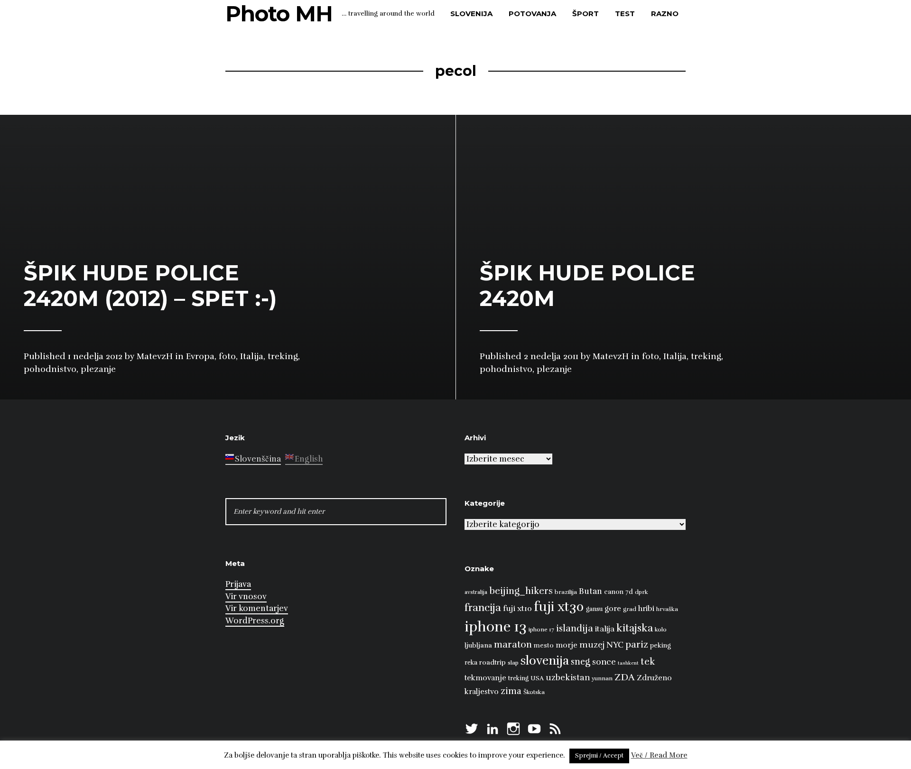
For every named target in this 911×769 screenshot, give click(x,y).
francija (483, 607)
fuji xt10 (517, 608)
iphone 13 (496, 627)
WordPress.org (254, 621)
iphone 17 (541, 629)
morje (566, 645)
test (625, 13)
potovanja (532, 13)
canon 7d (618, 592)
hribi (646, 608)
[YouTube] (534, 727)
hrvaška (667, 609)
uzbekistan (568, 677)
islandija (574, 628)
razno (665, 13)
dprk (641, 592)
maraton (513, 644)
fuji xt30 (559, 607)
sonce (604, 662)
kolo (661, 629)
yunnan (602, 678)
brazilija (566, 592)
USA (537, 678)
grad (629, 609)
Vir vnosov (246, 597)
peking (660, 645)
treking (518, 678)
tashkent (628, 663)
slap (513, 663)
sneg (580, 661)
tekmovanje (485, 678)
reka (471, 663)
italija (604, 629)
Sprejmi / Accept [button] (599, 756)
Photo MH (279, 13)
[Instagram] (513, 727)
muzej (591, 644)
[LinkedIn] (492, 727)
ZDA (624, 677)
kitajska (634, 627)
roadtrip (492, 662)
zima (511, 691)
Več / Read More (659, 755)
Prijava (238, 584)
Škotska (534, 692)
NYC (614, 645)
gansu (594, 609)
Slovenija (471, 13)
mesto (544, 645)
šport (585, 13)
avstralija (476, 592)
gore (612, 608)
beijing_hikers (521, 591)
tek (648, 661)
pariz (636, 644)
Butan (590, 591)
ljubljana (478, 645)
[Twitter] (472, 727)
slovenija (545, 660)
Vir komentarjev (256, 608)
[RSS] (555, 727)
